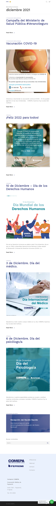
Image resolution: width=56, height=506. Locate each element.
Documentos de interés (12, 413)
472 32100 (13, 493)
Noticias (19, 18)
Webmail (31, 463)
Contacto (32, 470)
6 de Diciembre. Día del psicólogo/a (23, 340)
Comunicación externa (12, 18)
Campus (31, 466)
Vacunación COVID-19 (21, 43)
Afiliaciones (32, 460)
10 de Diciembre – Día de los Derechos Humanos (26, 187)
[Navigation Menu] (49, 1)
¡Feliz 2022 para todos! (22, 117)
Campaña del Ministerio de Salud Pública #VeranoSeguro (27, 22)
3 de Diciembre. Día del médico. (23, 264)
